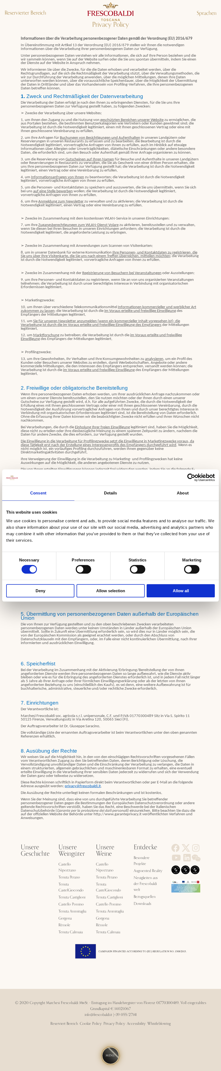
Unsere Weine (105, 850)
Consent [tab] (38, 493)
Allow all (181, 590)
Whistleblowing (159, 1024)
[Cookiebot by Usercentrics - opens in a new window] (191, 477)
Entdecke (145, 847)
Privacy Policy (114, 1024)
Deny (40, 590)
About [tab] (183, 493)
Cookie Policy (91, 1024)
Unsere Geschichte (35, 850)
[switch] (83, 569)
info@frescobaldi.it (98, 1015)
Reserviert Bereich (64, 1024)
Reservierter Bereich (25, 13)
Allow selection (110, 590)
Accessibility (136, 1024)
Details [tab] (110, 493)
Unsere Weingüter (71, 850)
